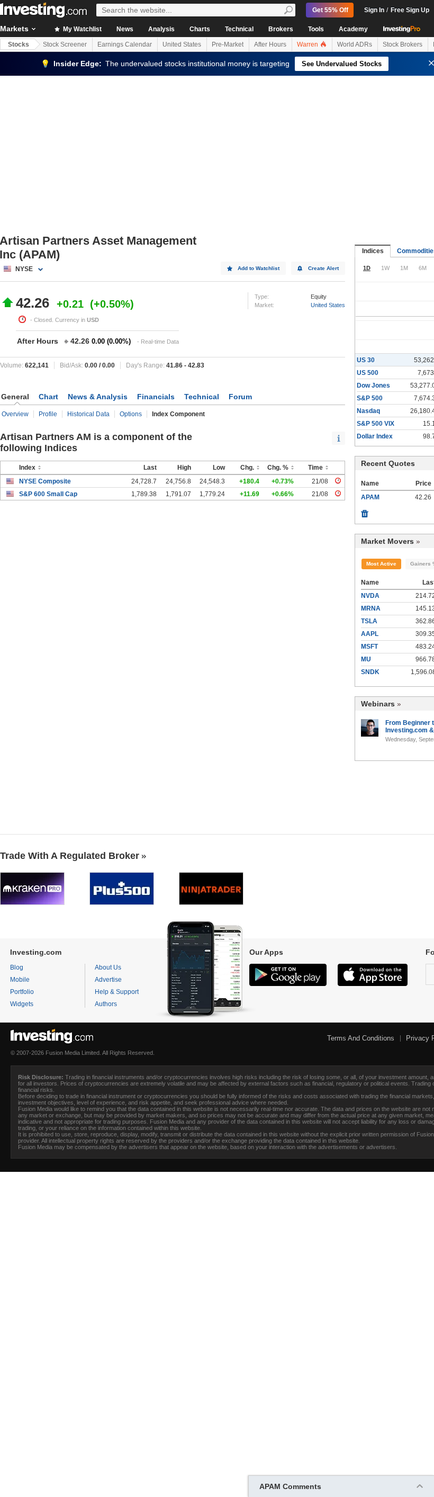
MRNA (371, 608)
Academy (353, 29)
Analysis (161, 29)
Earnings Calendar (124, 44)
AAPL (369, 634)
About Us (108, 967)
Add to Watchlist (258, 268)
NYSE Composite (45, 481)
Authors (106, 1004)
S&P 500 (370, 398)
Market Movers (387, 541)
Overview (15, 414)
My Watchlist (81, 29)
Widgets (21, 1004)
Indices (373, 251)
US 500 (367, 373)
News (124, 29)
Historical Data (88, 414)
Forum (240, 396)
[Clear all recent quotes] (364, 511)
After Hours (270, 44)
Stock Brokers (402, 44)
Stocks (18, 44)
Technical (239, 29)
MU (366, 659)
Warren (308, 44)
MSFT (369, 646)
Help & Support (117, 992)
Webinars (378, 704)
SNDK (370, 672)
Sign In (374, 10)
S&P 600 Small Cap (48, 494)
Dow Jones (373, 385)
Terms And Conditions (360, 1038)
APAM (370, 497)
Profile (48, 414)
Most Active (381, 564)
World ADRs (354, 44)
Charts (199, 29)
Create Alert (323, 268)
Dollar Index (375, 436)
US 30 (366, 360)
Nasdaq (368, 411)
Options (131, 414)
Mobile (20, 979)
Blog (16, 967)
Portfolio (22, 992)
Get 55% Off (330, 10)
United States (181, 44)
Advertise (108, 979)
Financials (156, 396)
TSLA (369, 621)
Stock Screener (65, 44)
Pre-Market (227, 44)
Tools (316, 29)
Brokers (280, 29)
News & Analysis (98, 396)
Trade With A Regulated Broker (69, 855)
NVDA (370, 595)
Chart (48, 396)
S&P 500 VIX (375, 423)
